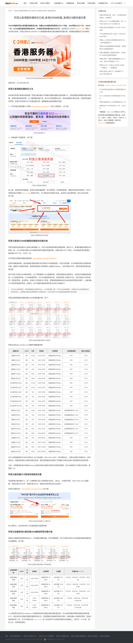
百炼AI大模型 (45, 3)
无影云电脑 (81, 3)
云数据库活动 (103, 3)
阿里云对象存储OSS (30, 636)
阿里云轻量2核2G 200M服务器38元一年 (112, 102)
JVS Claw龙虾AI (116, 3)
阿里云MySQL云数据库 (46, 636)
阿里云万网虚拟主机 (62, 636)
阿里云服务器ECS (16, 636)
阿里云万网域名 (92, 636)
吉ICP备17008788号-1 (37, 639)
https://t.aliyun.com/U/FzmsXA (115, 85)
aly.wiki (81, 571)
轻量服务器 (70, 3)
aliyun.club (80, 29)
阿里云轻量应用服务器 (78, 636)
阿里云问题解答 (105, 636)
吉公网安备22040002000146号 (55, 639)
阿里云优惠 (33, 3)
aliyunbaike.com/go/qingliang (44, 258)
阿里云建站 (91, 3)
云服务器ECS (58, 3)
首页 (25, 3)
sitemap (28, 639)
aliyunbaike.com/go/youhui (32, 489)
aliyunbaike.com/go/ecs (40, 106)
